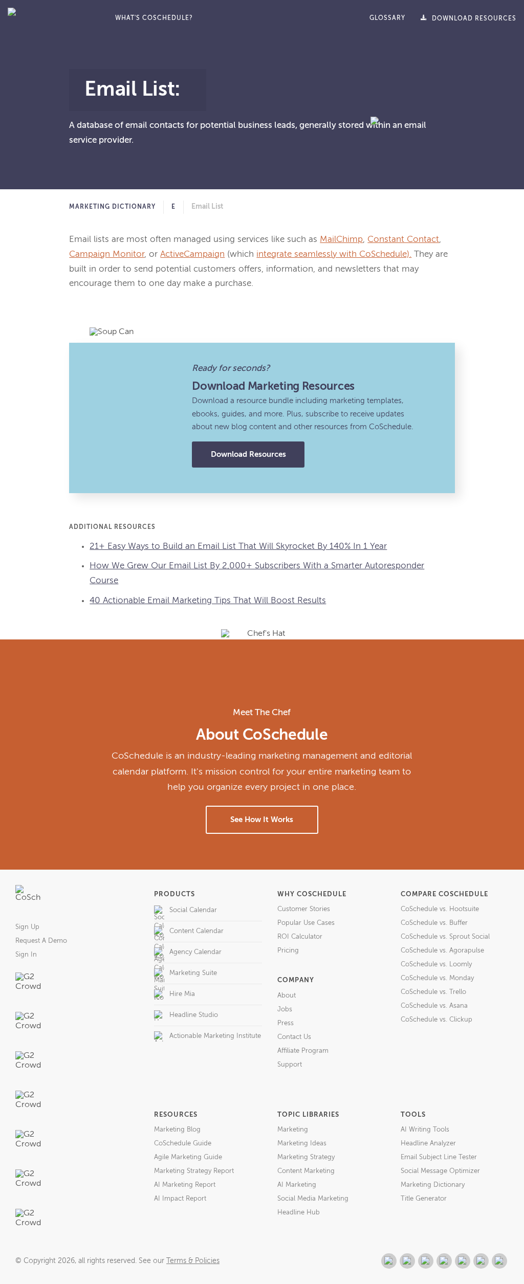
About (286, 995)
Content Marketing (306, 1171)
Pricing (288, 950)
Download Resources (248, 454)
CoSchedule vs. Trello (433, 992)
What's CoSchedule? (154, 18)
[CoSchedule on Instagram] (481, 1261)
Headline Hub (298, 1212)
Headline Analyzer (428, 1143)
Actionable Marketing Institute (215, 1036)
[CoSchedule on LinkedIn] (444, 1261)
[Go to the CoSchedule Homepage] (28, 898)
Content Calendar (196, 931)
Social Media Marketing (312, 1199)
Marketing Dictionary (112, 207)
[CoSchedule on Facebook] (407, 1261)
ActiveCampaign (192, 254)
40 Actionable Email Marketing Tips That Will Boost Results (208, 600)
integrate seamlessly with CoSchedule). (333, 254)
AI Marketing (296, 1185)
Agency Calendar (195, 952)
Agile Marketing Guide (188, 1157)
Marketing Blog (177, 1129)
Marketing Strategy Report (194, 1171)
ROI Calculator (299, 937)
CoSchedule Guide (182, 1143)
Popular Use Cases (306, 923)
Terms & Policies (193, 1261)
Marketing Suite (193, 973)
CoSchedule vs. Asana (434, 1006)
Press (285, 1023)
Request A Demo (41, 941)
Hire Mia (182, 994)
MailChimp (341, 239)
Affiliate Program (303, 1051)
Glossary (387, 18)
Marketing (292, 1129)
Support (289, 1064)
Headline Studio (193, 1015)
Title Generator (424, 1199)
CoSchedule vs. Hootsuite (440, 909)
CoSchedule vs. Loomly (436, 964)
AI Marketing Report (184, 1185)
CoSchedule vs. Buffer (434, 923)
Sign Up (27, 927)
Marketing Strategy (306, 1157)
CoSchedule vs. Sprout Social (445, 937)
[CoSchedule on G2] (389, 1261)
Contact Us (294, 1037)
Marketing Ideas (301, 1143)
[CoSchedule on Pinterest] (462, 1261)
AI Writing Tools (425, 1129)
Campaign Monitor (106, 254)
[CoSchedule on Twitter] (425, 1261)
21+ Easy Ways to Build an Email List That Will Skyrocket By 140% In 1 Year (238, 546)
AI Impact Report (180, 1199)
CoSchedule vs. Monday (437, 978)
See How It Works (261, 820)
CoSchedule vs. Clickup (436, 1019)
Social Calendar (193, 910)
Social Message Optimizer (440, 1171)
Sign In (26, 954)
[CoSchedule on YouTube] (499, 1261)
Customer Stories (303, 909)
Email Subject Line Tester (439, 1157)
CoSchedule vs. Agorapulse (442, 950)
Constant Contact (403, 239)
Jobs (284, 1009)
